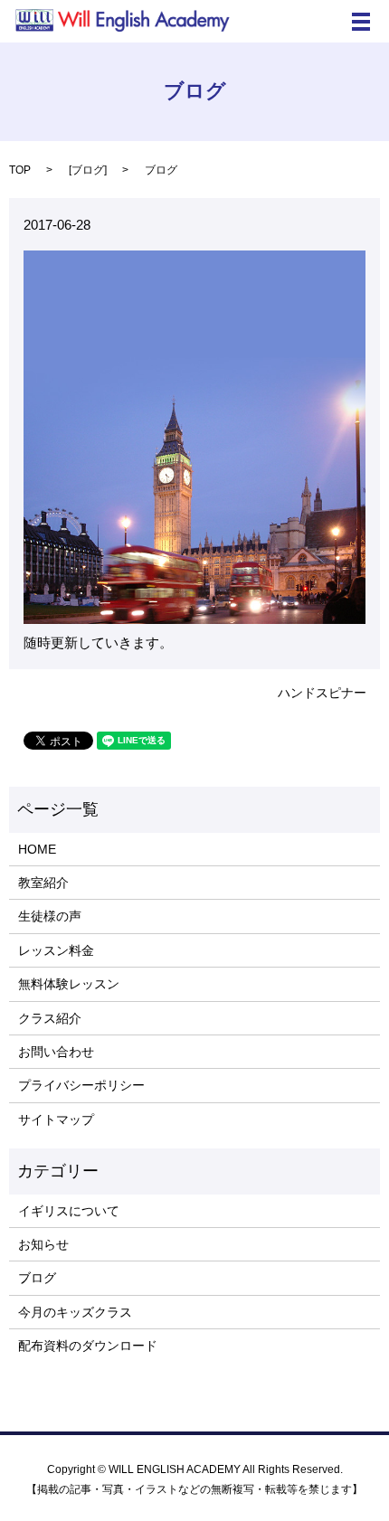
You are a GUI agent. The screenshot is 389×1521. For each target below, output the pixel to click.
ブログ (87, 170)
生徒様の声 (49, 916)
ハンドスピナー (322, 692)
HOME (37, 849)
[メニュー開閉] (361, 22)
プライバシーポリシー (81, 1085)
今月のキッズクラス (75, 1312)
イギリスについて (68, 1211)
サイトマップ (56, 1119)
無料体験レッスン (68, 984)
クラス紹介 (49, 1018)
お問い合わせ (56, 1051)
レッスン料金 (56, 950)
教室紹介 (43, 882)
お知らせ (43, 1244)
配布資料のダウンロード (87, 1345)
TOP (20, 170)
